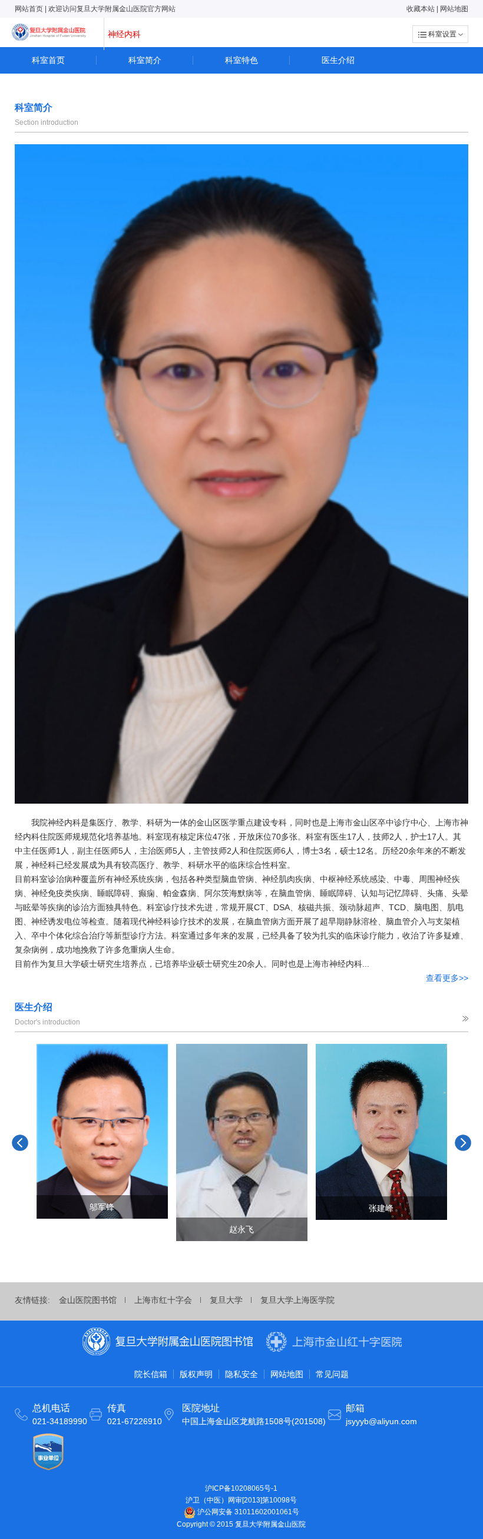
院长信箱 (150, 1374)
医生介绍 (338, 60)
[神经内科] (49, 32)
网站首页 (29, 9)
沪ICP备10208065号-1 (241, 1488)
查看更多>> (447, 978)
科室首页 (48, 60)
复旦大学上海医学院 (297, 1300)
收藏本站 (420, 9)
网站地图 (454, 9)
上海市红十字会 (163, 1300)
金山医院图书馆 (88, 1300)
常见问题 (332, 1374)
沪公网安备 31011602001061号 (247, 1512)
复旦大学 (226, 1300)
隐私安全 (241, 1374)
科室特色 (241, 60)
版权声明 (196, 1374)
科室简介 (144, 60)
